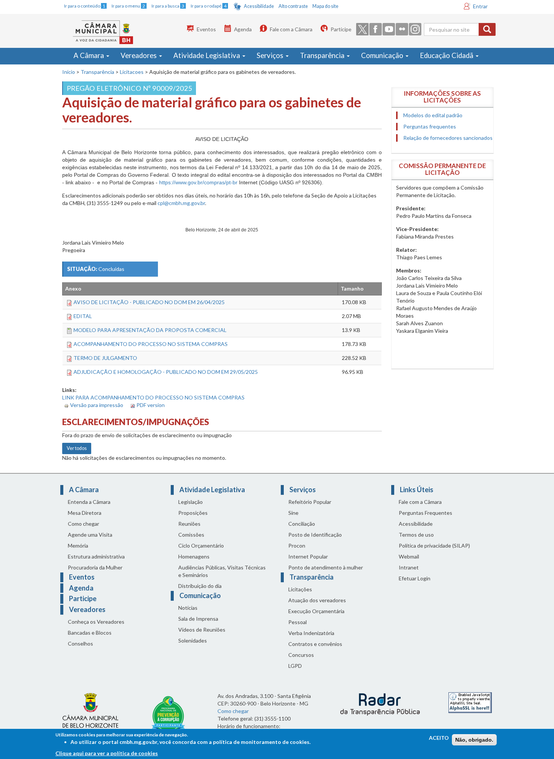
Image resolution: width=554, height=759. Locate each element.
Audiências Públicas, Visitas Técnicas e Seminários (222, 571)
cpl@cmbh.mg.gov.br (181, 203)
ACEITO (439, 738)
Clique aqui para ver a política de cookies (106, 753)
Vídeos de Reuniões (201, 629)
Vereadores (139, 55)
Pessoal (297, 622)
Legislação (190, 502)
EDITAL (82, 316)
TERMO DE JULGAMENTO (105, 358)
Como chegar (83, 523)
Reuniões (189, 523)
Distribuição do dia (200, 586)
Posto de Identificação (315, 534)
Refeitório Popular (309, 502)
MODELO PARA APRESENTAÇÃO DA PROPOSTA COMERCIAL (149, 330)
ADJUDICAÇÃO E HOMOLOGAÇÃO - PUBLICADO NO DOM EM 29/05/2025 (165, 372)
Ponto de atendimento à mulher (325, 567)
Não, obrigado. (474, 740)
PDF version (150, 405)
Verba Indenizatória (311, 633)
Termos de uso (416, 534)
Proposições (193, 513)
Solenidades (192, 640)
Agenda (243, 29)
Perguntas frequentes (429, 126)
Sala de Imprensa (198, 618)
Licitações (300, 589)
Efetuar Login (414, 578)
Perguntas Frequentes (425, 513)
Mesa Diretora (84, 513)
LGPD (295, 666)
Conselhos (80, 643)
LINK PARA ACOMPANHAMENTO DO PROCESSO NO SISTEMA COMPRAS (153, 397)
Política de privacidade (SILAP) (434, 545)
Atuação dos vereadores (317, 600)
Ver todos (77, 448)
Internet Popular (308, 556)
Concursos (301, 655)
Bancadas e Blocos (90, 632)
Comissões (191, 534)
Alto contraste (293, 6)
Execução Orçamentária (316, 611)
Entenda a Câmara (89, 502)
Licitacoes (132, 72)
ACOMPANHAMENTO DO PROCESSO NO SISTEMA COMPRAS (150, 344)
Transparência (323, 55)
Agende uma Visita (90, 534)
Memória (78, 545)
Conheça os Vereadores (96, 621)
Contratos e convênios (315, 644)
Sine (293, 513)
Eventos (206, 29)
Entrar (480, 6)
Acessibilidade (259, 6)
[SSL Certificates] (470, 702)
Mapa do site (325, 6)
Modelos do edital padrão (432, 115)
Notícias (187, 607)
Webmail (409, 556)
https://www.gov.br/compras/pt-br (198, 182)
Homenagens (194, 556)
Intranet (409, 567)
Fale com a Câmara (291, 29)
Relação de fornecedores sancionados (448, 138)
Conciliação (301, 523)
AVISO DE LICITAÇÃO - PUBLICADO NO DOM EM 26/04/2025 (149, 302)
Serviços (271, 55)
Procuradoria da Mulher (95, 567)
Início (68, 72)
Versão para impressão (96, 405)
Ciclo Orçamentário (201, 545)
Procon (296, 545)
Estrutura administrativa (96, 556)
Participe (341, 29)
